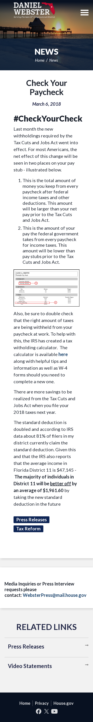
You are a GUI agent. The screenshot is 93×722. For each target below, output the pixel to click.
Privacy (42, 703)
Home (39, 60)
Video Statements (30, 666)
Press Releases (26, 646)
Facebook (39, 711)
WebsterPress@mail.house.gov (54, 595)
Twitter (47, 711)
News (53, 60)
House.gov (63, 703)
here (63, 354)
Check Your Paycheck (46, 87)
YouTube (54, 711)
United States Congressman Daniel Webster (34, 10)
